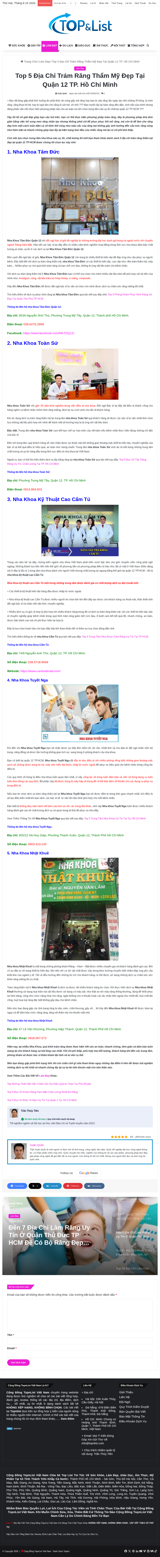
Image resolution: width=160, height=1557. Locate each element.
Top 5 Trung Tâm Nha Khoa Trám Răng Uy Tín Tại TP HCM (115, 636)
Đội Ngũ (124, 1402)
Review (83, 3)
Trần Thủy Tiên (30, 1110)
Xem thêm (67, 1418)
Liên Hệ (124, 1397)
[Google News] (88, 1173)
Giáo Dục (83, 45)
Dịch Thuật (140, 3)
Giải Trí (35, 45)
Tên (10, 1335)
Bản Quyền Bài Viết (132, 1411)
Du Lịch (67, 45)
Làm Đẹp (51, 45)
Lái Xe (128, 3)
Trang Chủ (30, 61)
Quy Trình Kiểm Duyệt (134, 1406)
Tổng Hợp (137, 45)
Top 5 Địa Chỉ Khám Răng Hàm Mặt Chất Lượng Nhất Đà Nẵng (42, 1092)
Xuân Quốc (62, 93)
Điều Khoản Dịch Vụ (133, 1421)
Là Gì (93, 3)
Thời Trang (116, 3)
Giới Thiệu (126, 1392)
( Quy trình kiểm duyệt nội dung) (61, 1119)
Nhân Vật (103, 3)
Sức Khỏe (18, 45)
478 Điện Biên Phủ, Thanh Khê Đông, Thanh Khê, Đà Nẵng (99, 1411)
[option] (80, 1236)
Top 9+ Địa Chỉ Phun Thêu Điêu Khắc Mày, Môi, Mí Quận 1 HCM (51, 1235)
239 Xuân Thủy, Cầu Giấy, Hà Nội (99, 1401)
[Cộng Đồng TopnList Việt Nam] (80, 24)
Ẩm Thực (102, 45)
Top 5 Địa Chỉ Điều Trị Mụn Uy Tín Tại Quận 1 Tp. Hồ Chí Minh (42, 1100)
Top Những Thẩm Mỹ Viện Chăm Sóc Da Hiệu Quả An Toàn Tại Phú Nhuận (49, 1084)
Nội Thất (119, 45)
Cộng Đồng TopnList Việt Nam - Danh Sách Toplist (47, 1551)
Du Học (152, 3)
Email (12, 1348)
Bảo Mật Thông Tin (132, 1416)
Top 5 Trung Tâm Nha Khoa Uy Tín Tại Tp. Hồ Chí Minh (115, 818)
